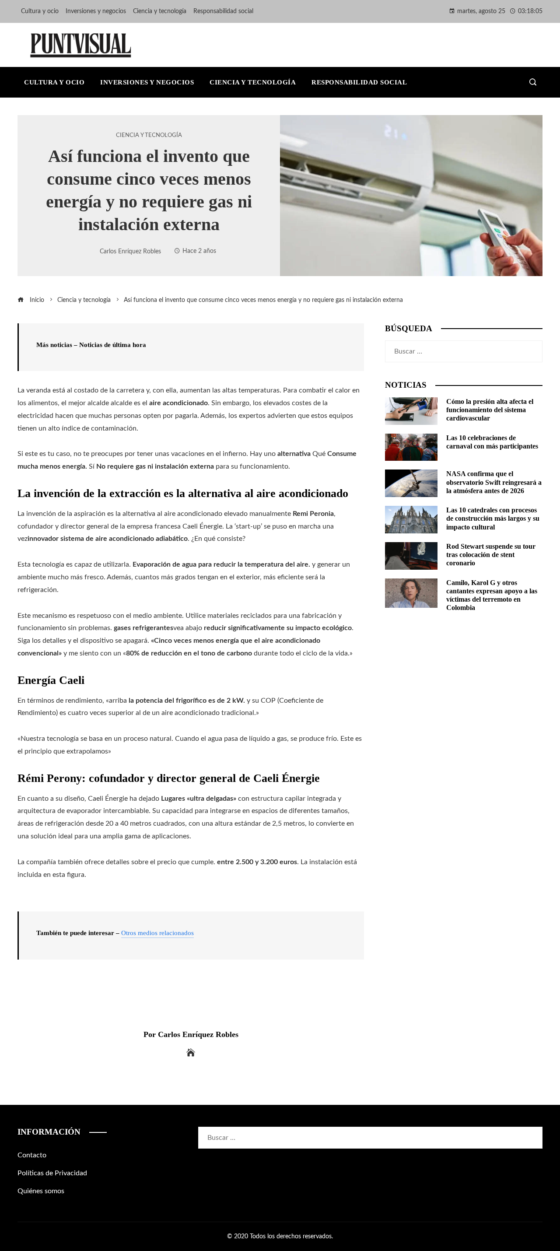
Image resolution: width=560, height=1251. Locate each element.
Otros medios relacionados (157, 932)
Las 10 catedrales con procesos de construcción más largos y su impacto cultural (492, 518)
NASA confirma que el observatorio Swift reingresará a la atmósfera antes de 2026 (494, 482)
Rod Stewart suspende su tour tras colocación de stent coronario (491, 555)
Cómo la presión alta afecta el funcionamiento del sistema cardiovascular (489, 410)
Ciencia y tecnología (149, 135)
